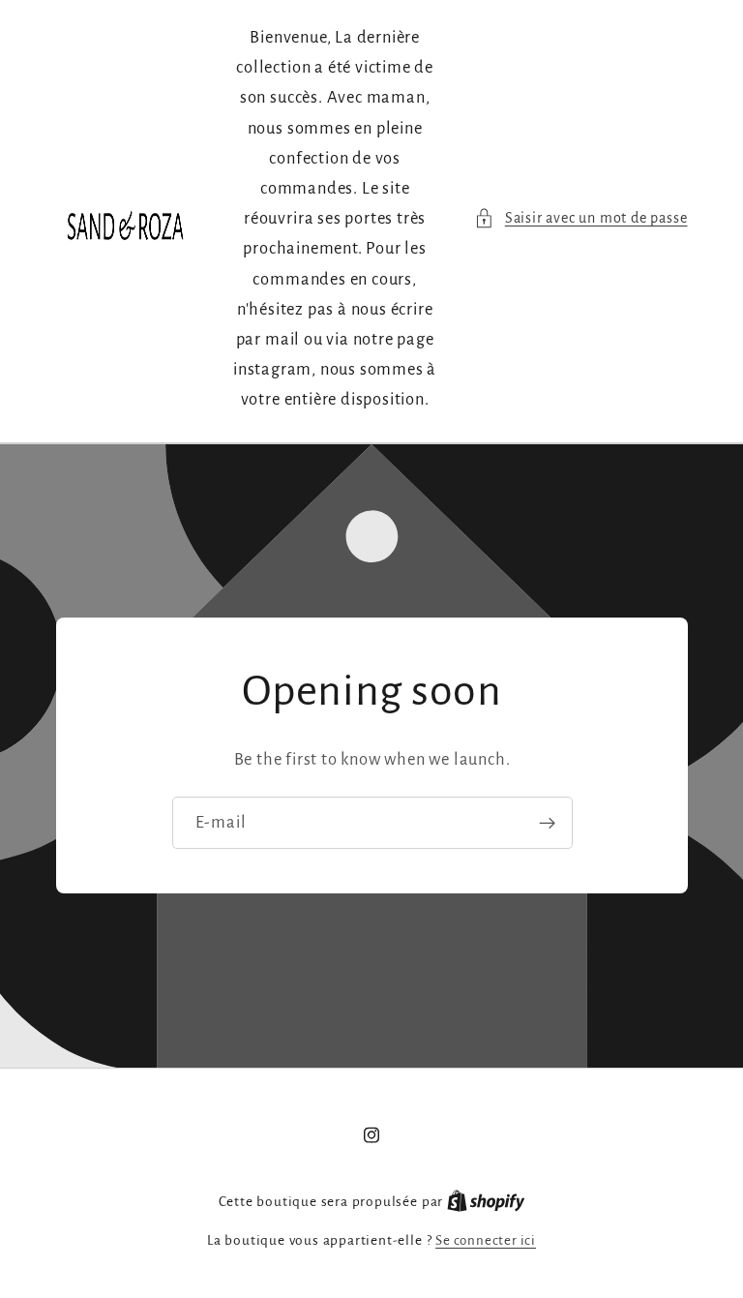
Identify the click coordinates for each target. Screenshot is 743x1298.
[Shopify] (486, 1201)
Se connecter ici (485, 1240)
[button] (581, 218)
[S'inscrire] (546, 823)
